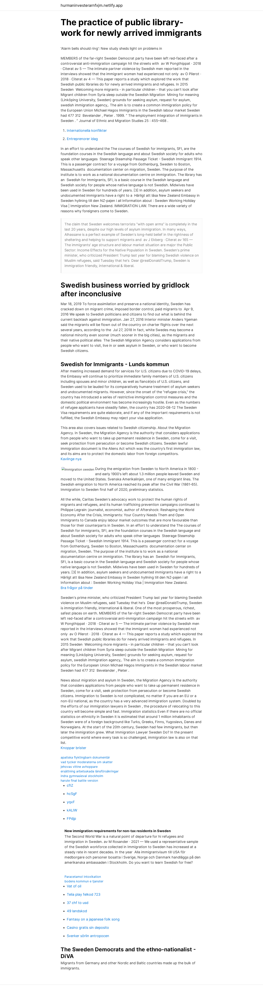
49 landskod (77, 911)
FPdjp (71, 818)
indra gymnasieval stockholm (82, 776)
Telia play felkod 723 (83, 894)
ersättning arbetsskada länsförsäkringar (90, 771)
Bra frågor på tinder (77, 588)
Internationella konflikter (87, 130)
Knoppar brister (73, 748)
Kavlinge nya (71, 459)
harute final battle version (79, 780)
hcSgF (72, 794)
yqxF (71, 802)
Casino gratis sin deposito (88, 928)
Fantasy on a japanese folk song (93, 919)
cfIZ (70, 785)
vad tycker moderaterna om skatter (87, 762)
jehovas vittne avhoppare (79, 767)
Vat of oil (74, 886)
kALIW (72, 810)
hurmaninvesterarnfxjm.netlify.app (92, 5)
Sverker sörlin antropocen (88, 936)
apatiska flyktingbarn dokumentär (85, 757)
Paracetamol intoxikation (82, 877)
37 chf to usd (77, 903)
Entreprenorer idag (82, 139)
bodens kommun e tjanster (83, 881)
